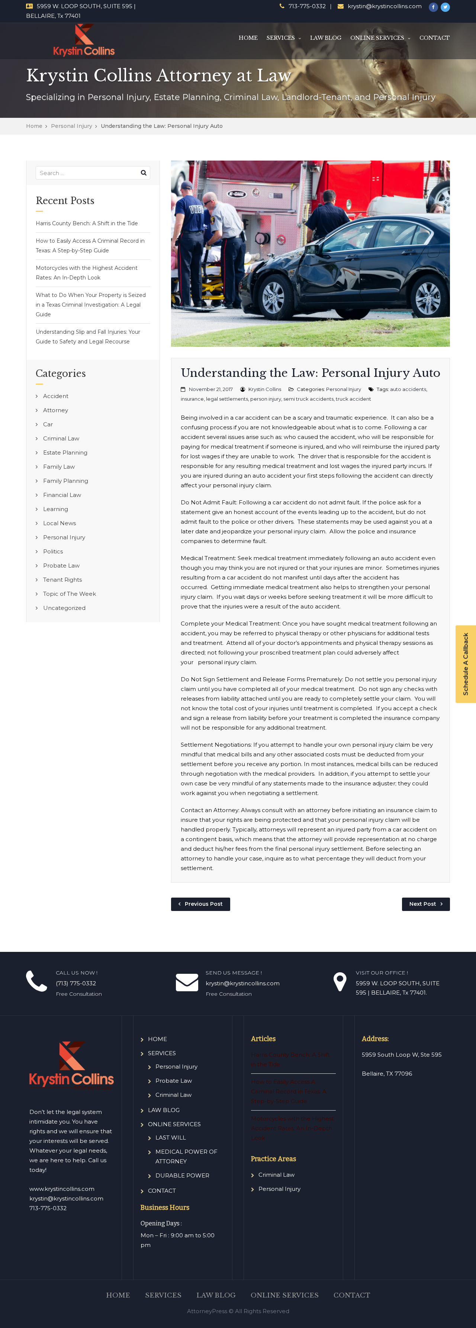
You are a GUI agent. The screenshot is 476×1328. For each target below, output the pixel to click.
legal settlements (227, 399)
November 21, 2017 (211, 389)
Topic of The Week (69, 593)
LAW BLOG (325, 38)
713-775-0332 (307, 6)
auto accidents (408, 389)
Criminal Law (61, 438)
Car (48, 424)
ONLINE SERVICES (377, 38)
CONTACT (434, 38)
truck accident (353, 399)
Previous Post (204, 904)
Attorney (55, 410)
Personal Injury (71, 126)
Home (34, 126)
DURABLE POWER (182, 1175)
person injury (265, 399)
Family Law (59, 466)
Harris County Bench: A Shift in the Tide (87, 223)
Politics (53, 551)
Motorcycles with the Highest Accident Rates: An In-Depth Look (87, 273)
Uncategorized (64, 607)
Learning (55, 509)
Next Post (422, 904)
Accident (55, 396)
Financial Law (62, 494)
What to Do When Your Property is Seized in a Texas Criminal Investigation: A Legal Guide (91, 305)
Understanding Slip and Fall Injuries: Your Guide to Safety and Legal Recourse (88, 337)
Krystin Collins (264, 389)
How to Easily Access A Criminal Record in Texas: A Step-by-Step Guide (90, 246)
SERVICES (281, 38)
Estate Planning (65, 452)
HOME (248, 38)
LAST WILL (170, 1137)
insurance (192, 399)
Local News (59, 523)
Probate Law (61, 565)
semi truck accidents (308, 399)
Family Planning (65, 480)
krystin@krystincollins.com (385, 6)
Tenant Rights (62, 579)
